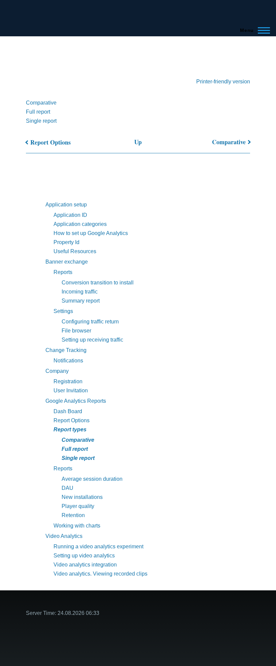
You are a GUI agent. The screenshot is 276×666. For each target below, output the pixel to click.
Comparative (41, 103)
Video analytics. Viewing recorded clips (100, 574)
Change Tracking (66, 350)
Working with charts (77, 525)
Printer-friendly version (223, 81)
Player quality (78, 506)
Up (138, 142)
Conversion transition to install (98, 282)
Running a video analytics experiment (98, 546)
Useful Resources (75, 251)
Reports (63, 272)
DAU (67, 488)
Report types (70, 429)
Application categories (80, 224)
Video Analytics (63, 536)
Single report (41, 121)
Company (57, 371)
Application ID (70, 215)
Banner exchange (66, 262)
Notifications (68, 360)
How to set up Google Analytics (91, 233)
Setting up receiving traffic (92, 340)
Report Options (50, 142)
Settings (63, 311)
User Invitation (71, 390)
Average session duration (92, 479)
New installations (82, 497)
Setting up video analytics (84, 555)
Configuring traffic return (90, 321)
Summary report (81, 301)
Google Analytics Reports (75, 401)
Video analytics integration (85, 564)
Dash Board (68, 411)
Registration (68, 381)
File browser (76, 331)
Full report (38, 112)
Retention (73, 515)
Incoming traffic (80, 292)
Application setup (66, 204)
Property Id (66, 242)
